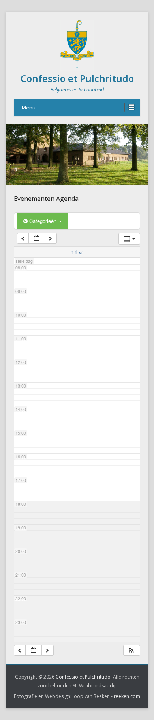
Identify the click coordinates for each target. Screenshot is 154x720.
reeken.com (127, 696)
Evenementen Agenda (46, 198)
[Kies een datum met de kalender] (36, 238)
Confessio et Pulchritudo (77, 78)
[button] (131, 650)
